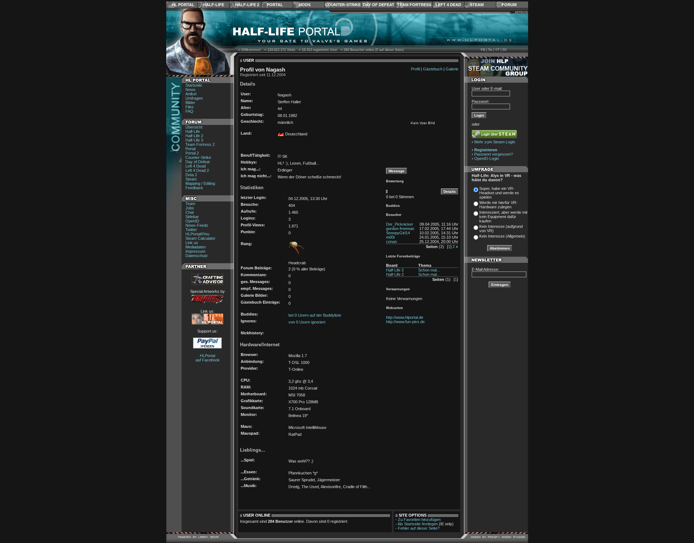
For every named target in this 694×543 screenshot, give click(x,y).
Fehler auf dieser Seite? (419, 528)
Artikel (190, 94)
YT (497, 50)
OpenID (192, 221)
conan (391, 241)
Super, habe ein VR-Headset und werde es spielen (499, 192)
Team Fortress (414, 5)
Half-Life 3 (194, 140)
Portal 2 (192, 153)
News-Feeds (196, 225)
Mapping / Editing (200, 183)
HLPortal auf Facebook (208, 357)
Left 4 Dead (448, 5)
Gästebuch (432, 69)
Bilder (190, 102)
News (190, 89)
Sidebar (192, 216)
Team (190, 203)
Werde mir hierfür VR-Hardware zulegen (498, 204)
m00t (390, 237)
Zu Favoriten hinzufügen (419, 519)
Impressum (195, 251)
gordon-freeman (400, 228)
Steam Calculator (200, 238)
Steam (477, 5)
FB (483, 50)
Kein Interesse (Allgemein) (502, 236)
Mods (304, 5)
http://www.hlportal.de (404, 317)
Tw (490, 50)
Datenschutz (196, 255)
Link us (191, 242)
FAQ (189, 111)
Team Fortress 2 (200, 144)
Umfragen (194, 98)
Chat (189, 212)
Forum (509, 5)
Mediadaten (195, 247)
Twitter (191, 229)
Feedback (194, 188)
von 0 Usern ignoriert (306, 322)
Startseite (193, 85)
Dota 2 (191, 175)
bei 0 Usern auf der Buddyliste (314, 315)
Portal (275, 5)
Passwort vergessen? (493, 154)
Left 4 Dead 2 (197, 170)
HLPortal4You (197, 234)
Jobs (189, 208)
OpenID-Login (486, 158)
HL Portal (183, 5)
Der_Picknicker (399, 224)
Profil (415, 69)
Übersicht (193, 127)
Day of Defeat (378, 5)
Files (189, 107)
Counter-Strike (343, 5)
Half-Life (213, 5)
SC (504, 50)
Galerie (452, 69)
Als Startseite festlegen (418, 524)
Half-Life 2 (247, 5)
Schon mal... (429, 270)
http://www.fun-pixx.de (405, 322)
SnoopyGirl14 (398, 233)
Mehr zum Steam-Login (494, 142)
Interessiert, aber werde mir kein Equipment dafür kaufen (503, 216)
